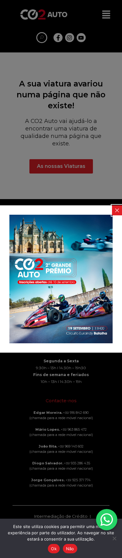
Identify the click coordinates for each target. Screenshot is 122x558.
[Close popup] (117, 210)
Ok (54, 548)
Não (70, 548)
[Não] (114, 538)
